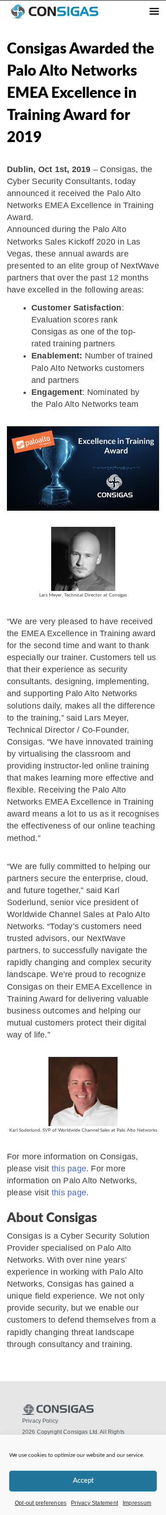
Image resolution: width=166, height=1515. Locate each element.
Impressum (137, 1503)
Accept (83, 1480)
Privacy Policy (40, 1421)
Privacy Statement (94, 1503)
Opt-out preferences (40, 1503)
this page (69, 1168)
